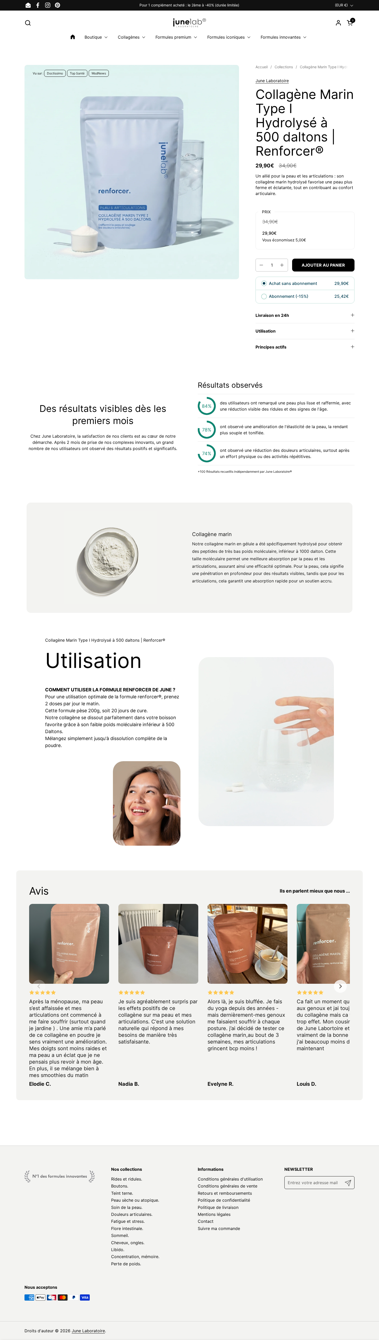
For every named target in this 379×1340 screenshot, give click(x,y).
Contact (205, 1221)
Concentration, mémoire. (135, 1256)
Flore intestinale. (127, 1228)
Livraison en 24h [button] (272, 315)
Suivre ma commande (219, 1228)
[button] (27, 23)
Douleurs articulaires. (131, 1214)
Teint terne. (122, 1193)
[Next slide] (340, 986)
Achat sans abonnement (293, 283)
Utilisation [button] (266, 331)
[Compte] (338, 23)
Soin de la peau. (126, 1207)
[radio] (264, 283)
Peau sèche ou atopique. (135, 1200)
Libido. (117, 1249)
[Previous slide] (38, 986)
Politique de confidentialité (224, 1200)
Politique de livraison (218, 1207)
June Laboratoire (272, 80)
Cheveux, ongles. (127, 1242)
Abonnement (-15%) (289, 296)
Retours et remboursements (225, 1193)
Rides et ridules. (126, 1179)
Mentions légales (214, 1214)
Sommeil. (120, 1235)
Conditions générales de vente (227, 1186)
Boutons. (119, 1186)
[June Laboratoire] (189, 22)
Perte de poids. (126, 1263)
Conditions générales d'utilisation (230, 1179)
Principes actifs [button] (271, 347)
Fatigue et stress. (128, 1221)
